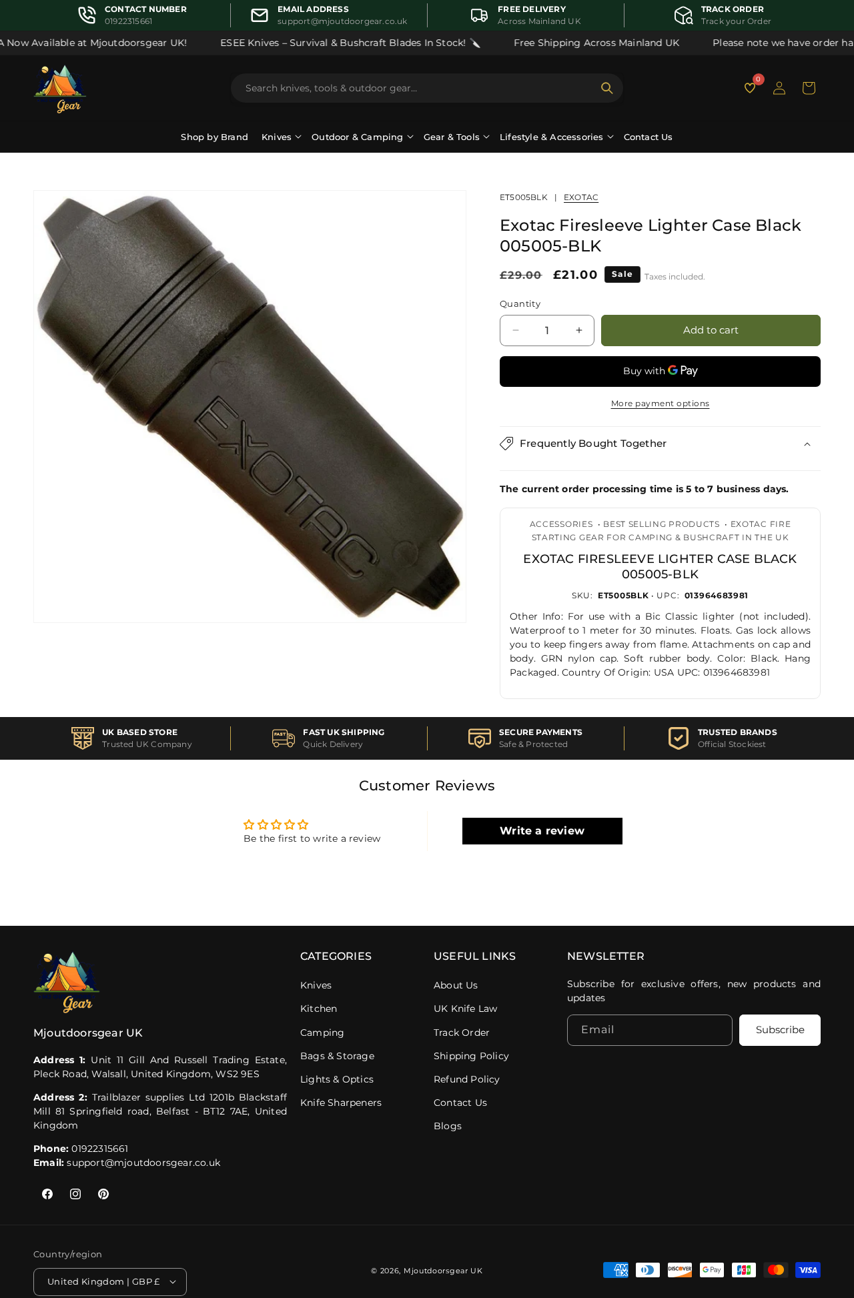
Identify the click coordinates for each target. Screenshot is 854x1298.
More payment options (660, 403)
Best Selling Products (661, 524)
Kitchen (318, 1009)
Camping (322, 1033)
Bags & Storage (337, 1056)
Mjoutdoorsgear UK (443, 1270)
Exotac (581, 197)
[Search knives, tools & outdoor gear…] (607, 88)
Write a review (542, 830)
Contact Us (648, 136)
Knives (316, 985)
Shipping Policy (471, 1056)
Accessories (561, 524)
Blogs (448, 1126)
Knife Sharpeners (341, 1103)
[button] (808, 88)
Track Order (462, 1033)
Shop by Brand (214, 136)
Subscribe (780, 1030)
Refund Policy (467, 1079)
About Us (456, 985)
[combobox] (419, 88)
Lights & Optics (337, 1079)
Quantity (520, 303)
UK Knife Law (465, 1009)
